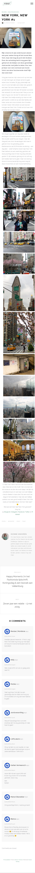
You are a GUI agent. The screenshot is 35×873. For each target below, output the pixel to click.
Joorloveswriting (17, 712)
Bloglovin (7, 512)
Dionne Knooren (10, 23)
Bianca (13, 819)
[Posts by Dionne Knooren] (3, 23)
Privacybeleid (6, 859)
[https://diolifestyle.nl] (12, 558)
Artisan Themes (19, 859)
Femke (13, 684)
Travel (23, 521)
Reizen (4, 12)
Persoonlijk (11, 521)
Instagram (14, 512)
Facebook (21, 512)
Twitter (27, 512)
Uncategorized (13, 12)
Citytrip (4, 521)
